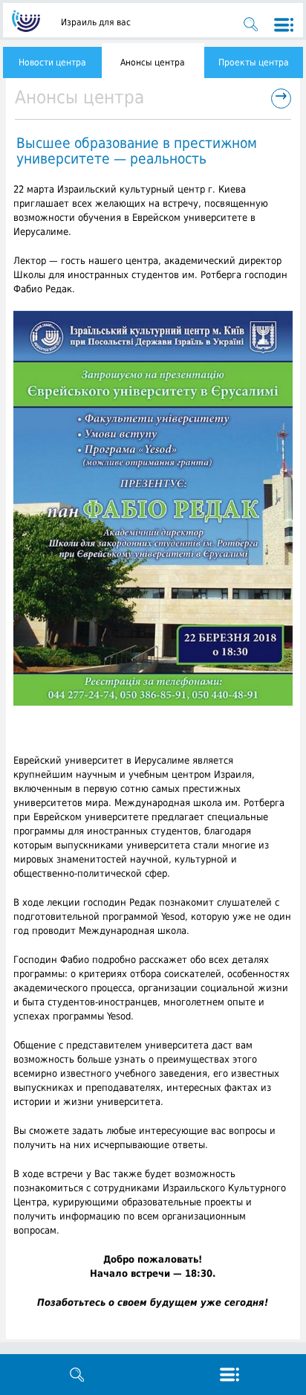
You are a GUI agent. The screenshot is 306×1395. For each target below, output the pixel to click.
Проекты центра (253, 62)
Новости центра (52, 62)
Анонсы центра (152, 62)
